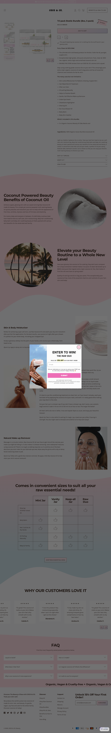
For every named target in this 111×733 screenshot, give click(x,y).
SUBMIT (64, 375)
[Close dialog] (79, 347)
